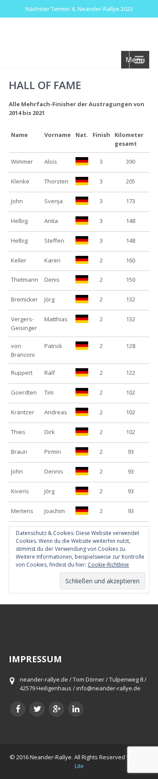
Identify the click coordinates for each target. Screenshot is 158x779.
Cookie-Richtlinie (108, 564)
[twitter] (37, 709)
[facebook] (17, 709)
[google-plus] (56, 709)
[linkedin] (75, 709)
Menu (135, 60)
